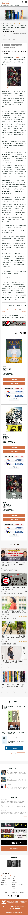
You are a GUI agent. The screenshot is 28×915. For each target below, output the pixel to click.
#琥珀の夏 (14, 618)
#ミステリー (10, 570)
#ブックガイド (21, 593)
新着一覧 (15, 876)
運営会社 (4, 880)
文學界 (5, 892)
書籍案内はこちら (14, 843)
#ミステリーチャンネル (6, 593)
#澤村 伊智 (9, 643)
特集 (14, 886)
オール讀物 (12, 892)
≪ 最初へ (4, 311)
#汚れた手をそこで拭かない (20, 692)
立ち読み (13, 379)
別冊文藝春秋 (21, 892)
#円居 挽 (15, 570)
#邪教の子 (14, 643)
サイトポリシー (5, 876)
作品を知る (15, 880)
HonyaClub (19, 395)
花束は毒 (12, 47)
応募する (11, 748)
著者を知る (15, 878)
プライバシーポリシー (6, 878)
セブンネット (9, 392)
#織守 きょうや (4, 667)
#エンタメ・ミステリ (10, 39)
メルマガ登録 (14, 848)
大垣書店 (14, 399)
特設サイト (15, 888)
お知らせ (4, 882)
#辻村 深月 (9, 618)
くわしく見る (13, 383)
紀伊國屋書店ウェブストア (19, 392)
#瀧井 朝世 (4, 618)
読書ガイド (13, 45)
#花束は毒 (11, 667)
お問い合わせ (4, 884)
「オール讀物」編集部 (7, 31)
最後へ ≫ (24, 311)
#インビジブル (10, 692)
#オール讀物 (4, 570)
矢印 (25, 816)
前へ (8, 309)
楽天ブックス (19, 388)
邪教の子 (6, 47)
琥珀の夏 (20, 45)
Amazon (9, 388)
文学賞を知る (15, 882)
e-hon (9, 395)
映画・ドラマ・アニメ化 (18, 884)
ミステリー (7, 45)
